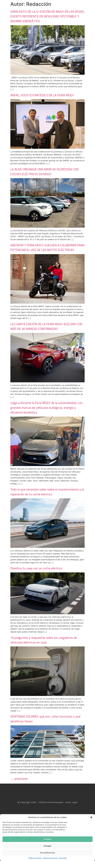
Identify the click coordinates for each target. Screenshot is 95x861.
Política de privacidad (50, 858)
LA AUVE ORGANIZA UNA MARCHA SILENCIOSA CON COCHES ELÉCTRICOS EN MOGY (44, 171)
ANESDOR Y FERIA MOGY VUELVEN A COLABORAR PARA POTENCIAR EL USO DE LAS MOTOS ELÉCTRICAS (47, 247)
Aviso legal (63, 858)
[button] (91, 817)
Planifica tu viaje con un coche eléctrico (36, 568)
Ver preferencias (47, 852)
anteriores (19, 778)
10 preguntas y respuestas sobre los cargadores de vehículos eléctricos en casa (43, 640)
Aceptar (47, 839)
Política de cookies (35, 858)
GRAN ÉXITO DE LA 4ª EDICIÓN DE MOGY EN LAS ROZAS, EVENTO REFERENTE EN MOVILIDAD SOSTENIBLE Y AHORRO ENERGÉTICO (47, 16)
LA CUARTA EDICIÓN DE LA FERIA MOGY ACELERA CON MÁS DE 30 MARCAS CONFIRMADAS (46, 326)
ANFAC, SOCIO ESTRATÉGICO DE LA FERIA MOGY (42, 95)
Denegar (47, 846)
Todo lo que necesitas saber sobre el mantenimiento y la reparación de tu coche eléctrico (47, 491)
